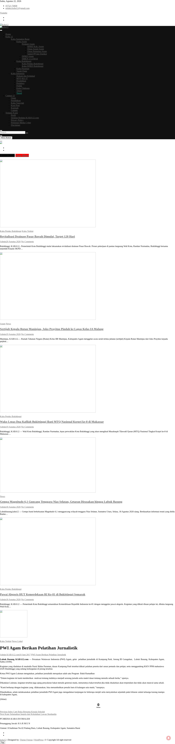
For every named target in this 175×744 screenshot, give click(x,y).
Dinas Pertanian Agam (37, 51)
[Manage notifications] (168, 738)
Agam (2, 324)
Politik (19, 86)
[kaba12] (1, 143)
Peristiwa (20, 83)
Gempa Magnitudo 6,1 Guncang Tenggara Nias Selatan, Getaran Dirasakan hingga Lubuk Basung (61, 501)
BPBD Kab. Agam (35, 46)
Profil (13, 115)
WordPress (38, 740)
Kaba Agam (21, 41)
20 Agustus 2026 (13, 241)
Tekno (19, 91)
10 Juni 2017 (25, 654)
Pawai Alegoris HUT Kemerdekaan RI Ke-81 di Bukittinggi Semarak (42, 594)
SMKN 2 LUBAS (30, 59)
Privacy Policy (17, 120)
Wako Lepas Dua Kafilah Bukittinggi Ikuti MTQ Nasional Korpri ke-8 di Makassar (52, 421)
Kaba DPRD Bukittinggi (32, 66)
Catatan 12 (10, 95)
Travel (19, 93)
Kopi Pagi (15, 105)
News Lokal (17, 641)
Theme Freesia (26, 740)
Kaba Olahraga (23, 88)
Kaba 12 (9, 36)
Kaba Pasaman (22, 68)
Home (8, 34)
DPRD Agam (28, 56)
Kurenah (14, 108)
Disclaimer (15, 125)
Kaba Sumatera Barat (20, 39)
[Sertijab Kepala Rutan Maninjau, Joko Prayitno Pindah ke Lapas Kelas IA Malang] (48, 319)
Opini (13, 98)
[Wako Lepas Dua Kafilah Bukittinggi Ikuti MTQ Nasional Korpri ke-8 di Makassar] (48, 412)
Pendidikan (21, 81)
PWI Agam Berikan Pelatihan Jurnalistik (48, 654)
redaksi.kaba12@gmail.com (17, 8)
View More (22, 155)
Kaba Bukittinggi (23, 61)
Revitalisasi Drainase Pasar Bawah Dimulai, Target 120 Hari (37, 236)
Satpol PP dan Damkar (37, 54)
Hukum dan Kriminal (25, 76)
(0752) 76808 (11, 6)
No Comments (27, 241)
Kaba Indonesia (17, 73)
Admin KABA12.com (9, 654)
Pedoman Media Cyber (21, 122)
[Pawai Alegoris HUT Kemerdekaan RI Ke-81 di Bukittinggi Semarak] (48, 584)
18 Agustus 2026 (13, 507)
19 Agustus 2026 (13, 334)
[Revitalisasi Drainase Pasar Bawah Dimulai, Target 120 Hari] (48, 226)
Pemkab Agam (28, 44)
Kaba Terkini (27, 231)
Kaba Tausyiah (17, 103)
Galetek (14, 110)
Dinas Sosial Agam (35, 49)
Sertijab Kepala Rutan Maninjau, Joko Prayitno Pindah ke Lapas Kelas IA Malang (51, 328)
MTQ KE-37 (22, 78)
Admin (3, 241)
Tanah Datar (21, 71)
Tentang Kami (11, 113)
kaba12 (3, 740)
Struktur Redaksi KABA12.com (25, 118)
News (8, 324)
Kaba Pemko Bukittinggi (32, 64)
